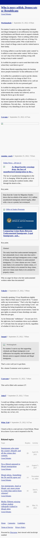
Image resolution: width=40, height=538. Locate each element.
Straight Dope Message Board (11, 2)
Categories (11, 523)
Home (3, 523)
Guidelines (21, 523)
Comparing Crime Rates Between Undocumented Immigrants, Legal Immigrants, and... (18, 233)
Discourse (13, 532)
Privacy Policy (20, 527)
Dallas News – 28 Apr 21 (12, 163)
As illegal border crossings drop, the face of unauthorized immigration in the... (18, 169)
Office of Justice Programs (15, 209)
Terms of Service (7, 527)
